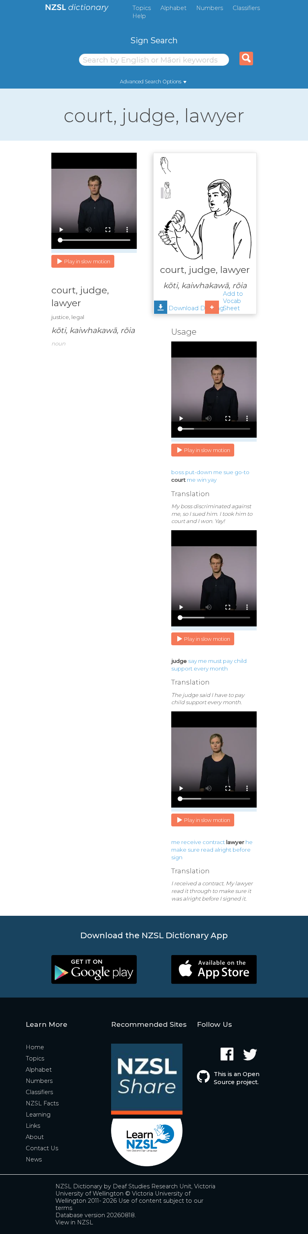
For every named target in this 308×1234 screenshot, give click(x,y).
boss (177, 472)
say (192, 661)
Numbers (209, 8)
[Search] (246, 58)
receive (191, 842)
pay (228, 661)
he (249, 842)
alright (223, 849)
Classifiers (246, 8)
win (202, 480)
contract (214, 842)
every (201, 668)
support (181, 668)
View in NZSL (74, 1222)
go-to (242, 472)
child (240, 661)
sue (228, 472)
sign (176, 857)
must (215, 661)
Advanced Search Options (150, 82)
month (219, 668)
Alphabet (173, 8)
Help (139, 16)
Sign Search (154, 40)
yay (212, 480)
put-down (198, 472)
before (242, 849)
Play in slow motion (87, 262)
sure (194, 849)
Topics (141, 8)
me (217, 472)
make (178, 849)
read (207, 849)
